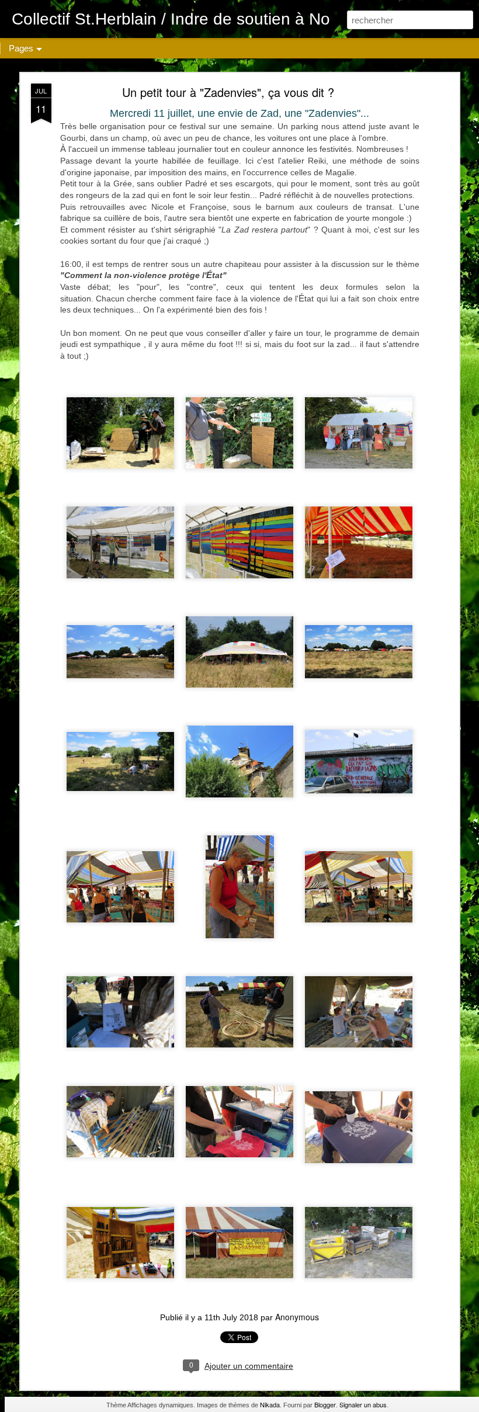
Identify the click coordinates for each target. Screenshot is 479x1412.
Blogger (325, 1404)
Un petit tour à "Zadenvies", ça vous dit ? (228, 92)
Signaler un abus (363, 1404)
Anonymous (297, 1317)
